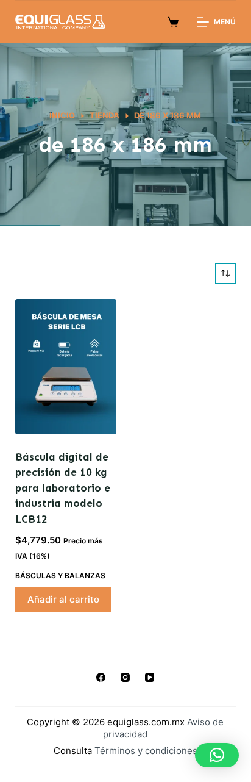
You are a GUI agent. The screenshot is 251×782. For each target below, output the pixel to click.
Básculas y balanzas (60, 575)
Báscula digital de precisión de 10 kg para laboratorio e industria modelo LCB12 (62, 488)
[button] (217, 755)
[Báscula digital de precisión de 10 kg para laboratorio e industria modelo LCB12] (65, 366)
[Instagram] (125, 677)
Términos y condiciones (145, 750)
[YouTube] (149, 677)
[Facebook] (100, 677)
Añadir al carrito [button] (63, 599)
